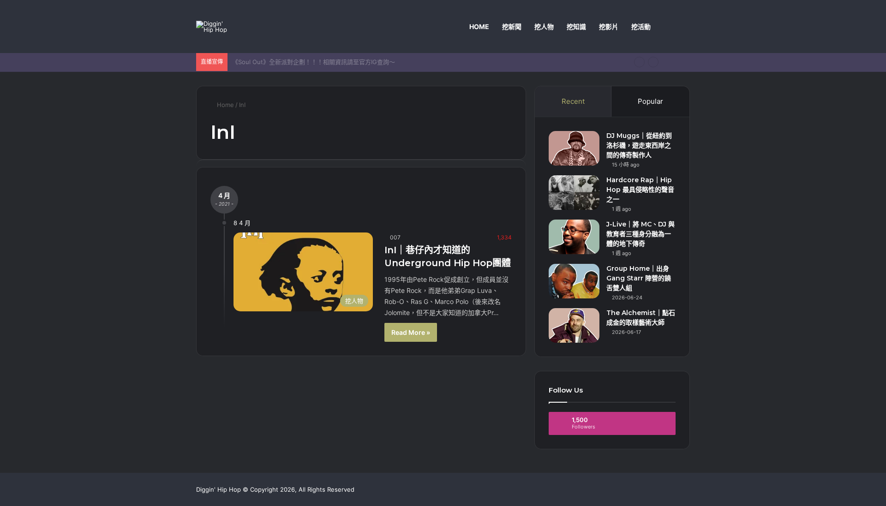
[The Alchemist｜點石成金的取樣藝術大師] (574, 325)
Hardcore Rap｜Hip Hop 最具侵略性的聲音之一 (640, 189)
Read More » (410, 332)
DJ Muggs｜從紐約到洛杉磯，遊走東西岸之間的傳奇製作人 (639, 145)
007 (395, 237)
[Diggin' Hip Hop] (213, 27)
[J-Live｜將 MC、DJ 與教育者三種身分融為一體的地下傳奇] (574, 237)
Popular (650, 101)
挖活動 (641, 26)
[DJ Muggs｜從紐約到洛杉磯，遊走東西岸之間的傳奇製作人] (574, 148)
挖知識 (576, 26)
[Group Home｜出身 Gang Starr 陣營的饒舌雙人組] (574, 281)
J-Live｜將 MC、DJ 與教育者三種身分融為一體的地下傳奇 (640, 234)
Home (479, 26)
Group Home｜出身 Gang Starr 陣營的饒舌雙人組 (638, 278)
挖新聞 (511, 26)
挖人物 (544, 26)
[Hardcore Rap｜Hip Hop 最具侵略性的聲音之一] (574, 192)
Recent (573, 101)
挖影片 (608, 26)
